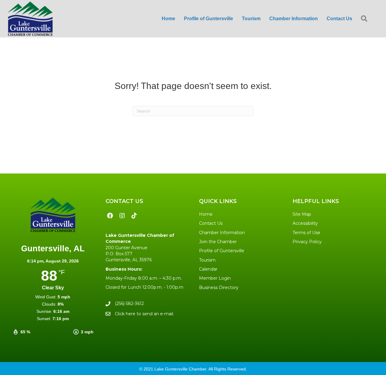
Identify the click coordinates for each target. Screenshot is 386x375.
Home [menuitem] (168, 18)
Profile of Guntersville (221, 250)
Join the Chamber (218, 241)
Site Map (302, 214)
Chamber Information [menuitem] (293, 18)
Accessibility (305, 223)
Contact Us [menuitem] (339, 18)
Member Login (215, 278)
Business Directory (219, 287)
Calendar (208, 269)
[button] (365, 18)
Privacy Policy (307, 241)
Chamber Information (222, 232)
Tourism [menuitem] (251, 18)
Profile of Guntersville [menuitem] (208, 18)
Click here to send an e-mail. (144, 313)
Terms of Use (306, 232)
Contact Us (211, 223)
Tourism (207, 260)
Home (206, 214)
